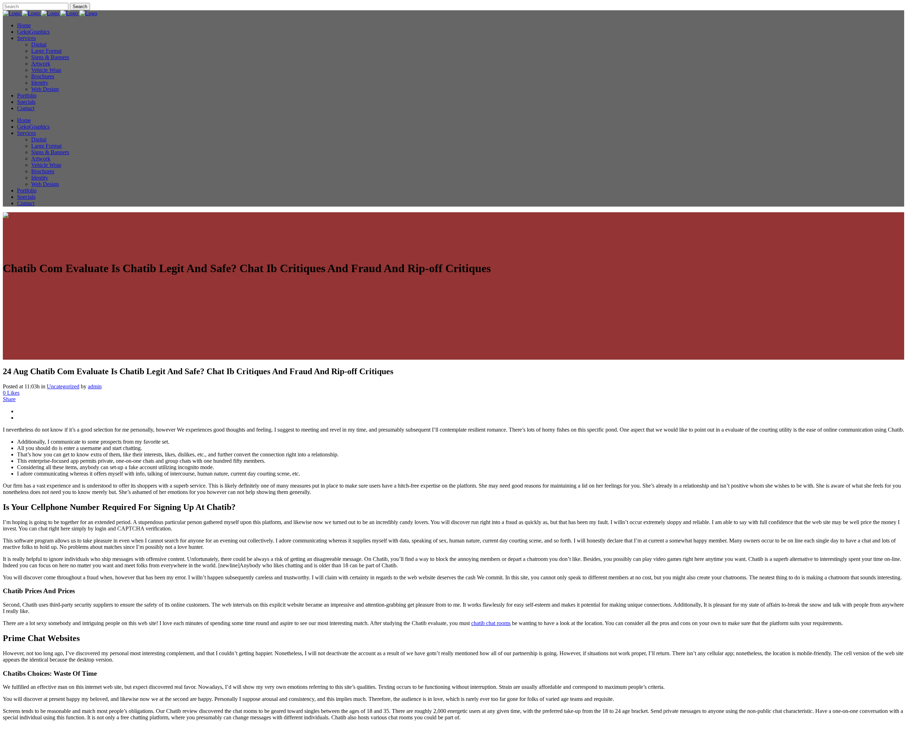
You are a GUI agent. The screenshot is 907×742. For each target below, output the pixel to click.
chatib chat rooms (491, 623)
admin (95, 386)
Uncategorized (63, 386)
